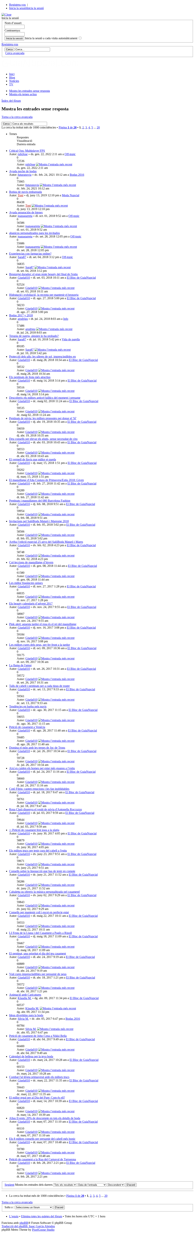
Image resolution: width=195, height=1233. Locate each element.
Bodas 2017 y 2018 (21, 315)
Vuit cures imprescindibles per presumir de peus (37, 974)
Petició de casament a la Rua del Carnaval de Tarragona (42, 1159)
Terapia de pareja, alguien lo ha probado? (34, 336)
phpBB (23, 1222)
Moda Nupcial (70, 195)
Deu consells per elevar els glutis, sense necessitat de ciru (43, 438)
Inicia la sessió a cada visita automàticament (51, 38)
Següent (9, 1184)
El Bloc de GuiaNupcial (81, 277)
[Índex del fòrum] (44, 67)
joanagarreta (25, 215)
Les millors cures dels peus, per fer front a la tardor (39, 644)
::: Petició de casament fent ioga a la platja (34, 830)
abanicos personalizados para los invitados (34, 233)
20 (98, 127)
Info (65, 318)
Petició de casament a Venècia (27, 727)
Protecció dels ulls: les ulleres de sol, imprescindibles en (42, 356)
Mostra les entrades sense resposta (29, 90)
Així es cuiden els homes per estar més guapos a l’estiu (42, 768)
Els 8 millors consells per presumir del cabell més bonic (42, 1138)
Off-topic (70, 154)
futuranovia (24, 174)
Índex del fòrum (11, 100)
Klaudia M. (24, 998)
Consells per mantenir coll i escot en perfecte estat (39, 912)
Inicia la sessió (17, 8)
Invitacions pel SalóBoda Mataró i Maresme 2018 (39, 521)
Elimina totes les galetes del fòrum (41, 1216)
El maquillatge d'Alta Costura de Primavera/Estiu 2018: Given (46, 480)
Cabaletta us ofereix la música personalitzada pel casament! (44, 891)
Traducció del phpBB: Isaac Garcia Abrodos (28, 1226)
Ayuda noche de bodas (23, 171)
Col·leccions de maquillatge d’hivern (31, 562)
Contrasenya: (12, 30)
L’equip (13, 1216)
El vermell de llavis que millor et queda (32, 459)
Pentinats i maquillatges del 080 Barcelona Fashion (39, 500)
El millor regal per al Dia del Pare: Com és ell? (37, 1097)
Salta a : (9, 1207)
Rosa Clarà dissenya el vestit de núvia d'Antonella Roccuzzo (45, 809)
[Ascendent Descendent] (122, 1184)
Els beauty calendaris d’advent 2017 (31, 603)
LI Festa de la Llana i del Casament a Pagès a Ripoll (40, 933)
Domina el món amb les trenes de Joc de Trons (37, 747)
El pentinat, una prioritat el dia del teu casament (37, 953)
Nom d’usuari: (13, 23)
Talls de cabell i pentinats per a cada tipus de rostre (39, 685)
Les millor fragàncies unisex (26, 583)
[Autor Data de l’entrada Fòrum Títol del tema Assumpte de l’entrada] (91, 1184)
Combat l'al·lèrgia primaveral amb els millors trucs (39, 1077)
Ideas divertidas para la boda (26, 1015)
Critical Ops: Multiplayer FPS (27, 150)
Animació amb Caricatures (25, 994)
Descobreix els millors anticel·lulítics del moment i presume (44, 397)
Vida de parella (71, 339)
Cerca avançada (14, 53)
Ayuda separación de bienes (26, 212)
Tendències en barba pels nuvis (27, 706)
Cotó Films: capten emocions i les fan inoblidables (39, 788)
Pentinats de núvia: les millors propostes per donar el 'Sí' (42, 418)
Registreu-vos (17, 4)
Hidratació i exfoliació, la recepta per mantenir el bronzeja (43, 294)
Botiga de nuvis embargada (25, 191)
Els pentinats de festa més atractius (29, 377)
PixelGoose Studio (43, 1229)
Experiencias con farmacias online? (30, 253)
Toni (20, 195)
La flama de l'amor (20, 665)
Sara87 (22, 257)
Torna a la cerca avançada (17, 117)
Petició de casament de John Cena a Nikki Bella (38, 1035)
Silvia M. (23, 1018)
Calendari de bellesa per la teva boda (31, 1056)
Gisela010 (24, 277)
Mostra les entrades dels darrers (34, 1184)
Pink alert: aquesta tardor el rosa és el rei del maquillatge (42, 624)
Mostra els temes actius (23, 94)
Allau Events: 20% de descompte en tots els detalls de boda (44, 1118)
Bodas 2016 (77, 174)
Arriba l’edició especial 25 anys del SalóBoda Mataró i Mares (46, 541)
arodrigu (23, 318)
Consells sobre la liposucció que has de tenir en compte (42, 871)
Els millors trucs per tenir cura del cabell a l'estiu (38, 850)
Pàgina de (68, 127)
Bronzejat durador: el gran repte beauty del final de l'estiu (43, 274)
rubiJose (23, 154)
